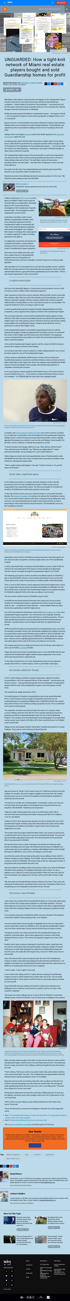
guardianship (50, 1154)
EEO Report (57, 1261)
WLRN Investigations (22, 184)
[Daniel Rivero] (4, 1176)
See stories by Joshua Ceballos (21, 1203)
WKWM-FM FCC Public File (44, 1274)
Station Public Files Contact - (59, 1265)
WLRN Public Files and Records (45, 1277)
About (28, 1261)
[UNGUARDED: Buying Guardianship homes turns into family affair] (9, 187)
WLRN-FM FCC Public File (46, 1271)
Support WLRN (35, 1145)
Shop (27, 1277)
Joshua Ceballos (36, 83)
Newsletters (43, 1261)
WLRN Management (60, 1274)
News (27, 1154)
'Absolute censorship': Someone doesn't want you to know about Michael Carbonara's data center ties (24, 1221)
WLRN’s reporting (24, 198)
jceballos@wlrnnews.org (48, 1200)
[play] (5, 9)
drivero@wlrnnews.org (48, 1182)
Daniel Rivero (25, 83)
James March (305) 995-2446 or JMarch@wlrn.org (59, 1271)
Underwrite (29, 1273)
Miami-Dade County (13, 1158)
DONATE (62, 3)
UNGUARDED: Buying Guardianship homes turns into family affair (36, 187)
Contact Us (29, 1265)
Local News (37, 1154)
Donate (28, 1269)
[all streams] (67, 9)
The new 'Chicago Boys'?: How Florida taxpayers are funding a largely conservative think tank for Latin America (24, 1240)
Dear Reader (35, 1131)
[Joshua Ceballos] (4, 1196)
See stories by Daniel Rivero (20, 1185)
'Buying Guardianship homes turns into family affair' (28, 1120)
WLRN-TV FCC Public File (46, 1268)
